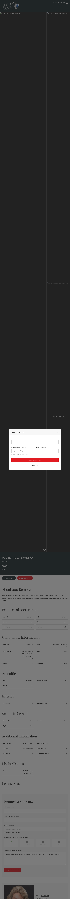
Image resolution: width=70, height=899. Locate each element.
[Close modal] (58, 432)
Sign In (34, 465)
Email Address (18, 447)
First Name (17, 438)
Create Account (35, 460)
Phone (41, 447)
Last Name (42, 438)
